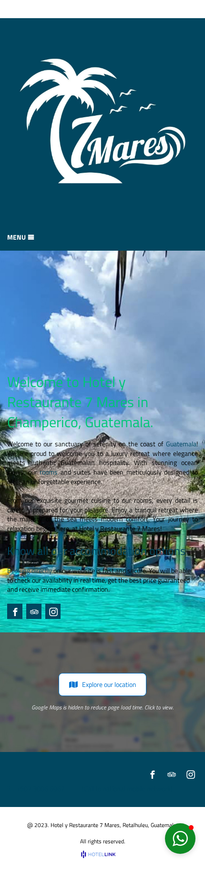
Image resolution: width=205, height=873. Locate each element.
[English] (179, 9)
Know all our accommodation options (96, 550)
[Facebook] (15, 611)
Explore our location (109, 684)
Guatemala (181, 444)
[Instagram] (53, 611)
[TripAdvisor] (34, 611)
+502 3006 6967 (40, 789)
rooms (49, 472)
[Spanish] (192, 9)
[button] (180, 838)
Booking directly (29, 570)
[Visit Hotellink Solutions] (102, 854)
